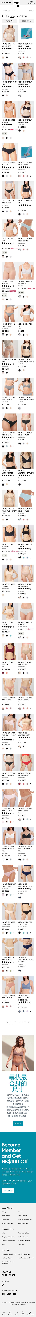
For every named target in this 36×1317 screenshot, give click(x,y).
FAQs (3, 1233)
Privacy (4, 1244)
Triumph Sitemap (7, 1223)
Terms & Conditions (24, 1240)
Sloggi (8, 10)
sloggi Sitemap (23, 1223)
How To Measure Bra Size (26, 1258)
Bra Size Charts (7, 1258)
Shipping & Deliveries (8, 1237)
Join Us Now (7, 1191)
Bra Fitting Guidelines (8, 1254)
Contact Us (5, 1219)
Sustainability (6, 1215)
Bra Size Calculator (24, 1254)
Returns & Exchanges (8, 1240)
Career (20, 1212)
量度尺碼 (18, 1123)
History (4, 1212)
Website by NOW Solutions (18, 1304)
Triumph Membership (25, 1219)
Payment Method (23, 1233)
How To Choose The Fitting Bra (8, 1262)
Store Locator (22, 1215)
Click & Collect (22, 1237)
